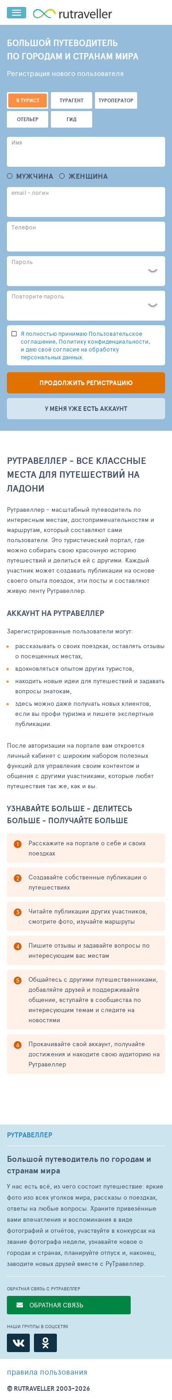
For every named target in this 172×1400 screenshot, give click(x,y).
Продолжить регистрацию (86, 382)
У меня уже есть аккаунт (86, 408)
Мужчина (34, 176)
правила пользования (47, 1371)
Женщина (88, 176)
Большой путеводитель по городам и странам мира (79, 1164)
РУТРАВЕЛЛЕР (29, 1135)
